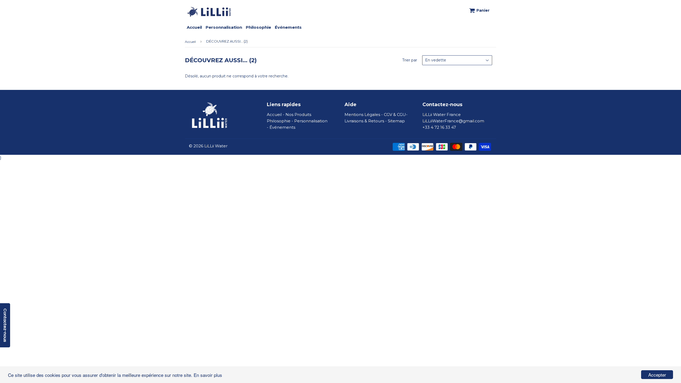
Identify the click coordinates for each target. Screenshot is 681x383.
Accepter (657, 374)
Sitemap (396, 120)
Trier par (409, 60)
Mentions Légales (362, 114)
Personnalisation (224, 27)
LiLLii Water (215, 145)
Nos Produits (298, 114)
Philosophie (258, 27)
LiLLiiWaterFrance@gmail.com (453, 120)
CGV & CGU (395, 114)
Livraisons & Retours (364, 120)
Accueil (194, 27)
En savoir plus (208, 375)
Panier (482, 10)
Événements (288, 27)
